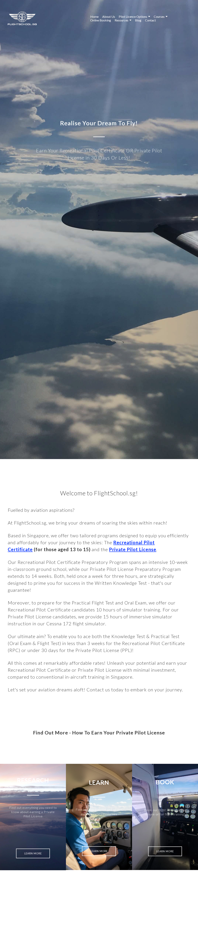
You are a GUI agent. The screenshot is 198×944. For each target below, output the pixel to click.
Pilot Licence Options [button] (133, 16)
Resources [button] (121, 20)
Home (94, 16)
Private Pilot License (132, 549)
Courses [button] (159, 16)
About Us (108, 16)
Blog (138, 20)
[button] (33, 853)
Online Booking (100, 20)
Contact (150, 20)
